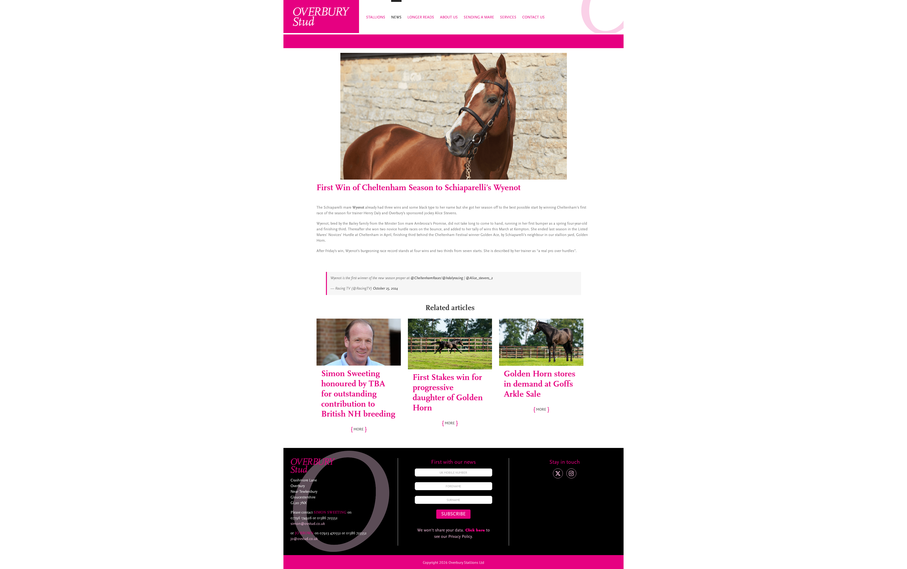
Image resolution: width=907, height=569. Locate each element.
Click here (475, 530)
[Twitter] (558, 473)
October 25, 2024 (385, 289)
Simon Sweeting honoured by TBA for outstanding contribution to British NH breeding (358, 394)
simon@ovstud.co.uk (308, 524)
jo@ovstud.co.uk (304, 539)
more (359, 429)
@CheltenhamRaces (426, 278)
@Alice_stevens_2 (479, 278)
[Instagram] (571, 473)
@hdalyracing (452, 278)
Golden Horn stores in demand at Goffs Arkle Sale (539, 384)
